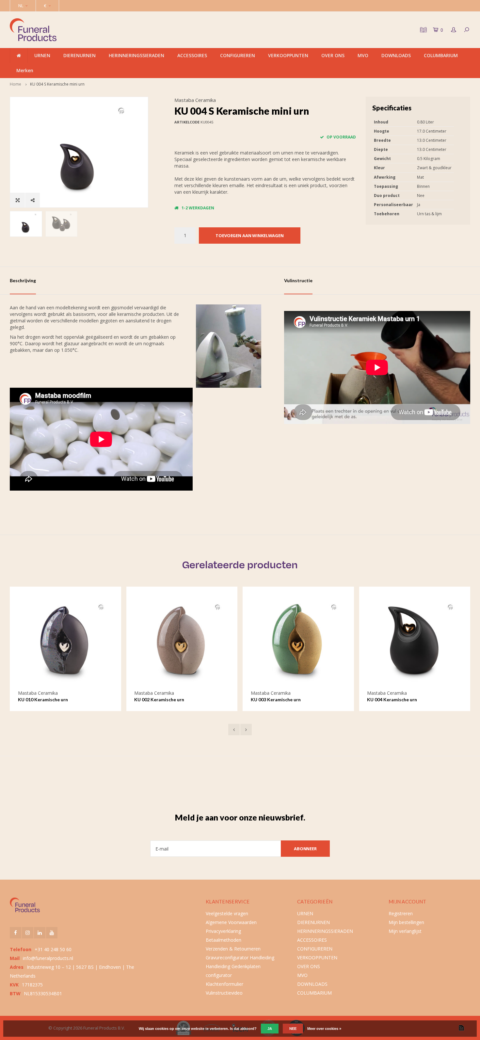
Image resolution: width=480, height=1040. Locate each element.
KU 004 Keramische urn (276, 699)
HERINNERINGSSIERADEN (136, 55)
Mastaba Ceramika (195, 100)
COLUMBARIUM (441, 55)
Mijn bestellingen (406, 922)
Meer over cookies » (324, 1029)
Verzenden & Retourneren (233, 949)
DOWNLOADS (396, 55)
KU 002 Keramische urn (44, 699)
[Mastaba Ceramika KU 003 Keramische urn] (182, 642)
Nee (292, 1029)
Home (15, 84)
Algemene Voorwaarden (231, 922)
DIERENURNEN (79, 55)
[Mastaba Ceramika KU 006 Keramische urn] (415, 642)
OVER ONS (332, 55)
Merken (24, 70)
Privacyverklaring (223, 931)
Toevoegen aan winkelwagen (250, 235)
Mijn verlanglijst (405, 931)
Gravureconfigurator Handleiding (240, 957)
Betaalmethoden (223, 940)
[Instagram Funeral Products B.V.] (27, 932)
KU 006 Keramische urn (393, 699)
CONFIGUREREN (237, 55)
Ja (269, 1029)
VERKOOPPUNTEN (288, 55)
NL (20, 5)
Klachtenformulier (224, 984)
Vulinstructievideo (224, 993)
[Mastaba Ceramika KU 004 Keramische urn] (298, 642)
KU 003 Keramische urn (160, 699)
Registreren (401, 913)
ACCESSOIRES (192, 55)
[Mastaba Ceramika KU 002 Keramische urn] (66, 642)
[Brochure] (422, 29)
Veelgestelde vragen (227, 913)
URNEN (42, 55)
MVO (363, 55)
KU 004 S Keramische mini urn (57, 84)
